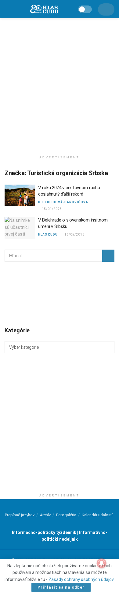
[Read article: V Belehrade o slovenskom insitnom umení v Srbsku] (20, 228)
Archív (45, 515)
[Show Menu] (7, 9)
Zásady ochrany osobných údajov (81, 579)
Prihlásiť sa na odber (61, 587)
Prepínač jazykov (19, 515)
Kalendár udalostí (97, 515)
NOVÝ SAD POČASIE (59, 294)
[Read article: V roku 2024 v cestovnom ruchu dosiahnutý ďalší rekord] (20, 196)
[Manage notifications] (101, 563)
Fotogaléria (66, 515)
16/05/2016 (74, 234)
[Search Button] (108, 256)
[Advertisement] (59, 83)
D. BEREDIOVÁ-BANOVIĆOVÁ (63, 202)
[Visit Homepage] (44, 9)
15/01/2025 (51, 209)
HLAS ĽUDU (48, 234)
